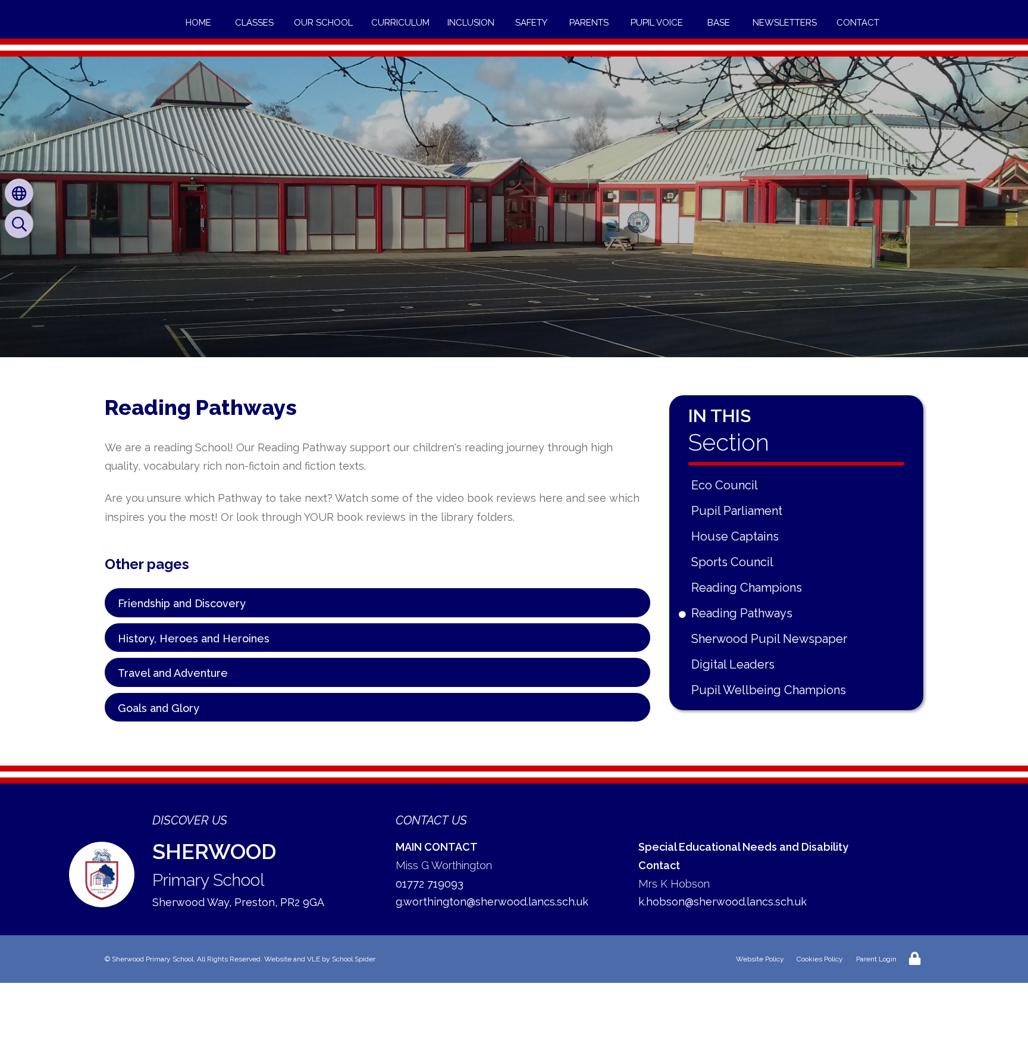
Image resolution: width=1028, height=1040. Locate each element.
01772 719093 (429, 883)
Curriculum (400, 22)
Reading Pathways (743, 613)
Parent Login (876, 959)
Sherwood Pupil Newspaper (771, 639)
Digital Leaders (735, 664)
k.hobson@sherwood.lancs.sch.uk (722, 901)
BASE (718, 22)
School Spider (353, 959)
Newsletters (785, 22)
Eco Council (726, 485)
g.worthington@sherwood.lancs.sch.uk (492, 901)
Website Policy (760, 959)
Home (198, 22)
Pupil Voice (657, 22)
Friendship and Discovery (182, 603)
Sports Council (734, 562)
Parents (589, 22)
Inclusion (470, 22)
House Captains (737, 536)
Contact (857, 22)
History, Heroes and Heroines (193, 638)
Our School (323, 22)
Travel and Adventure (173, 673)
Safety (531, 22)
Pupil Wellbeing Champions (770, 690)
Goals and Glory (158, 708)
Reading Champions (748, 587)
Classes (254, 22)
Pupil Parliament (738, 511)
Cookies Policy (820, 959)
